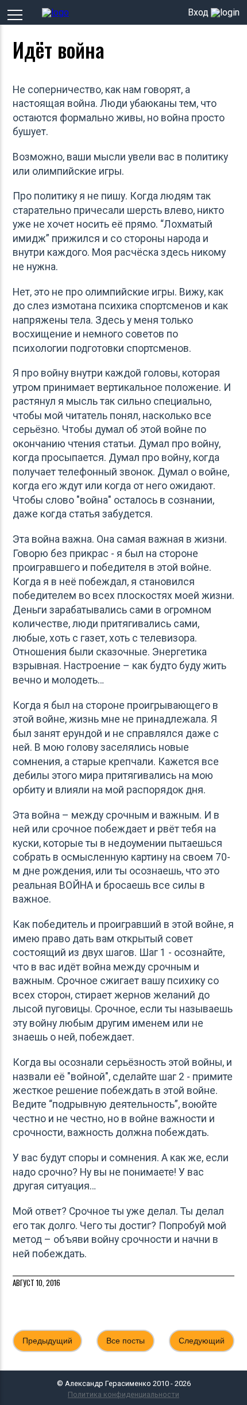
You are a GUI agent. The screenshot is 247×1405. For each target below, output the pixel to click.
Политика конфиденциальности (123, 1394)
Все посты (125, 1340)
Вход (198, 12)
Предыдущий (47, 1340)
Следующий (202, 1340)
